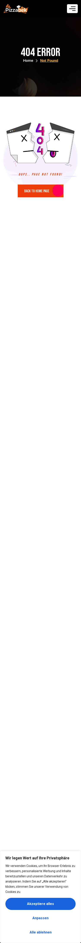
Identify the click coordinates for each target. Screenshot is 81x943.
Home (28, 60)
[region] (40, 897)
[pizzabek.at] (16, 9)
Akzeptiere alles (40, 904)
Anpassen (40, 918)
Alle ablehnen (41, 932)
